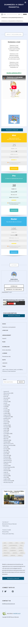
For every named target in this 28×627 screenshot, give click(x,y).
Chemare (6, 401)
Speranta (6, 475)
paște (5, 542)
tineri (5, 477)
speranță (20, 550)
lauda (15, 369)
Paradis (5, 452)
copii (3, 369)
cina (5, 403)
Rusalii (5, 464)
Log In (10, 292)
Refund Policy (5, 531)
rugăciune (15, 552)
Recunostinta (7, 460)
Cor (5, 408)
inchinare (11, 369)
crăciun (10, 542)
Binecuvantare (7, 393)
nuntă (5, 545)
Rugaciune (6, 462)
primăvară (13, 555)
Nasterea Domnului (8, 445)
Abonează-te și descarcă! (12, 129)
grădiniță (5, 555)
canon (5, 400)
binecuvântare (7, 552)
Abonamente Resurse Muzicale (9, 524)
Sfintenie (6, 470)
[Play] (2, 14)
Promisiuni (6, 459)
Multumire (6, 440)
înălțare (5, 423)
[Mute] (22, 14)
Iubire (5, 430)
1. (12, 17)
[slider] (25, 14)
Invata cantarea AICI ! (14, 73)
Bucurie (6, 398)
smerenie (6, 474)
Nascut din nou (7, 443)
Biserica (6, 395)
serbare (5, 469)
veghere (6, 479)
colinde (20, 547)
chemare (22, 552)
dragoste (6, 415)
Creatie (6, 369)
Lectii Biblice (20, 369)
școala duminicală (13, 545)
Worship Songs (7, 482)
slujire (5, 472)
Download (14, 286)
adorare (5, 391)
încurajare (13, 547)
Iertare (5, 421)
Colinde (5, 405)
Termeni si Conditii (6, 530)
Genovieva (14, 279)
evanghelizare (13, 550)
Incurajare (6, 427)
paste (5, 453)
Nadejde (6, 442)
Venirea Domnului (8, 480)
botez (5, 396)
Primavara (4, 371)
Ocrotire (6, 448)
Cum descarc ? (5, 522)
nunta (5, 447)
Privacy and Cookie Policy (8, 533)
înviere (5, 550)
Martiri (5, 438)
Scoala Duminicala (11, 371)
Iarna (5, 420)
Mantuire (6, 437)
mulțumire (6, 547)
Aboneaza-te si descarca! (14, 289)
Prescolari (6, 455)
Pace (5, 450)
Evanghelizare (7, 416)
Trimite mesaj (5, 526)
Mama (5, 435)
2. (12, 21)
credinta (6, 413)
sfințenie (20, 555)
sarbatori (6, 465)
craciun (5, 410)
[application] (14, 14)
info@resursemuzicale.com (8, 603)
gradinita (6, 418)
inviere (5, 428)
